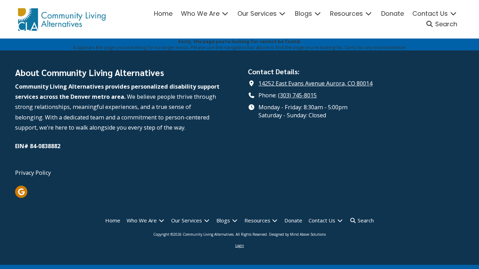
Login (239, 245)
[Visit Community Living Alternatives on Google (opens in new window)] (21, 192)
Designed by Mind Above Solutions (297, 234)
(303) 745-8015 (297, 95)
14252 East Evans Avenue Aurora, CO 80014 (315, 83)
